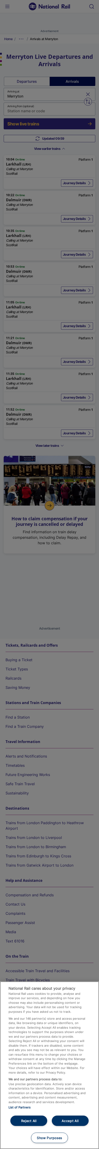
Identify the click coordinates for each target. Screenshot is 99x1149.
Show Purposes (49, 1138)
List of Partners (20, 1107)
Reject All (29, 1121)
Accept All (70, 1121)
